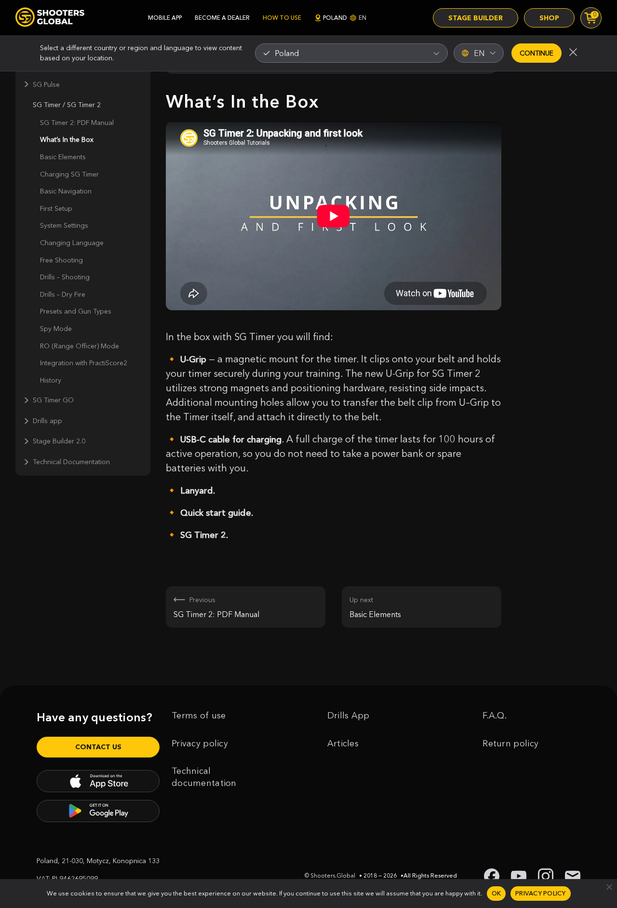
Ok (496, 893)
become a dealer (222, 17)
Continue (536, 53)
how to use (282, 17)
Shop (549, 18)
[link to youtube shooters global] (518, 876)
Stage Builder (475, 18)
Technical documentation (204, 777)
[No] (609, 887)
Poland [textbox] (287, 53)
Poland (344, 17)
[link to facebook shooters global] (491, 876)
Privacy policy (200, 743)
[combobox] (351, 53)
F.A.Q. (495, 715)
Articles (343, 743)
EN (479, 53)
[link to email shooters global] (572, 876)
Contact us (98, 747)
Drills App (348, 715)
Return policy (510, 743)
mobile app (165, 17)
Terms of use (199, 715)
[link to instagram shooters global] (545, 876)
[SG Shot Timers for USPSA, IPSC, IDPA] (50, 17)
